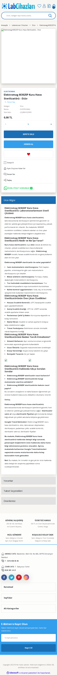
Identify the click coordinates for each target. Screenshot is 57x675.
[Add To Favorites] (28, 154)
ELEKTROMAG (25, 109)
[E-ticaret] (28, 673)
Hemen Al (28, 144)
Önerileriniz (10, 500)
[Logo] (18, 6)
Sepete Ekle (28, 134)
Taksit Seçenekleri (13, 490)
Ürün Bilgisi (9, 200)
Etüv (21, 106)
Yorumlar (8, 480)
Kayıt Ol (28, 648)
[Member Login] (44, 6)
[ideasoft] (13, 672)
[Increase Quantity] (51, 124)
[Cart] (54, 6)
